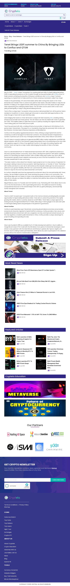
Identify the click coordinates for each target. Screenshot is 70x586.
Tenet (15, 92)
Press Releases (17, 36)
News (6, 556)
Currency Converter (11, 570)
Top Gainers (8, 523)
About (13, 22)
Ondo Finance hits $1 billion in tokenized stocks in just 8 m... (36, 292)
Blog (10, 36)
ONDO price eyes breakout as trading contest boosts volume (36, 303)
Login (64, 18)
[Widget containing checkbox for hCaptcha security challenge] (17, 486)
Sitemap (7, 507)
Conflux (47, 96)
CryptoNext (18, 26)
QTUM (56, 94)
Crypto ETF (8, 535)
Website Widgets (10, 573)
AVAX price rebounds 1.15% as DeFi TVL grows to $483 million (37, 314)
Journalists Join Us (10, 553)
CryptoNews (9, 26)
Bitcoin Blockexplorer (11, 579)
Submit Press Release (12, 30)
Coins (19, 22)
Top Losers (8, 526)
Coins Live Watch (10, 517)
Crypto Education (10, 547)
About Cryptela (9, 544)
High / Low (7, 529)
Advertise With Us (10, 550)
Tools (25, 26)
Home (7, 22)
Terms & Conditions (10, 505)
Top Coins (7, 520)
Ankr (51, 118)
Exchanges (27, 22)
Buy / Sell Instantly (10, 576)
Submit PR (7, 562)
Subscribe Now (58, 480)
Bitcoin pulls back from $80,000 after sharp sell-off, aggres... (36, 281)
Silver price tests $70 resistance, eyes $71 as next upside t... (36, 270)
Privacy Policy (24, 505)
